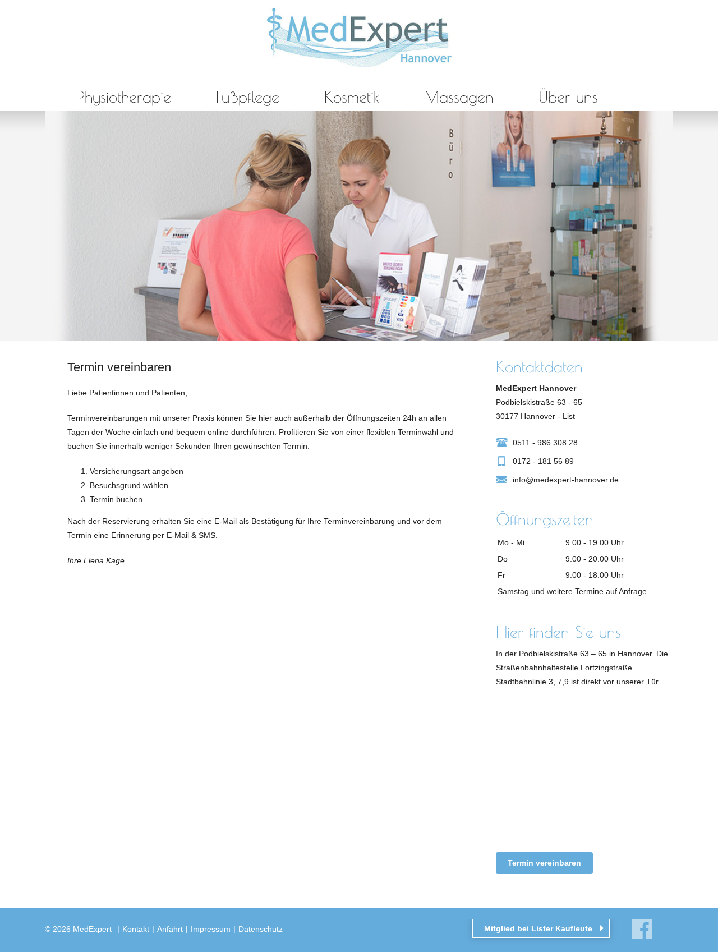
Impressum (211, 929)
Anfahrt (170, 929)
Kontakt (135, 929)
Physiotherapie (125, 97)
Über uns (568, 97)
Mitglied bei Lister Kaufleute (538, 928)
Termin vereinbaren (544, 862)
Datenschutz (260, 929)
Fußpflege (247, 97)
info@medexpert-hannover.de (566, 479)
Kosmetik (352, 97)
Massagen (459, 97)
